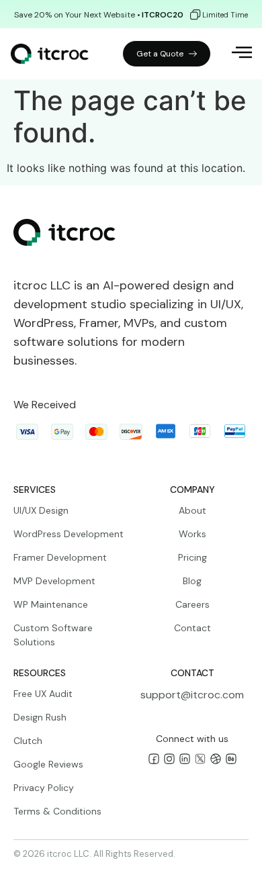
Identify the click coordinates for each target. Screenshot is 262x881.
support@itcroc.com (192, 695)
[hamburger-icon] (233, 53)
